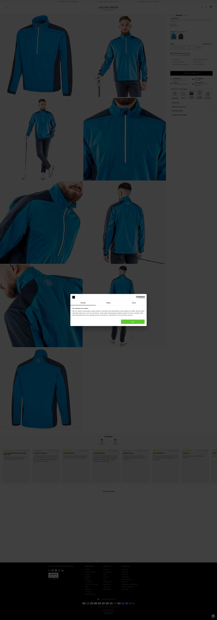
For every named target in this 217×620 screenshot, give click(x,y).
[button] (213, 616)
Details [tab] (108, 303)
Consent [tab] (83, 303)
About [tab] (134, 303)
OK (133, 321)
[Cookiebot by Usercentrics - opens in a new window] (137, 297)
